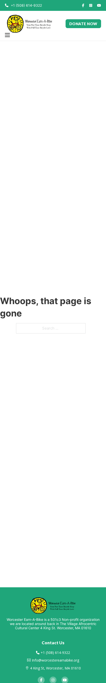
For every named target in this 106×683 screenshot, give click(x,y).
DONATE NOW (83, 23)
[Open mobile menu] (7, 35)
